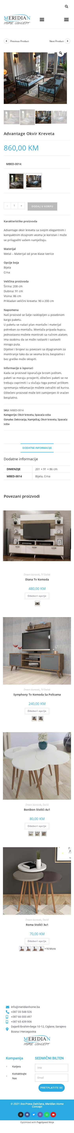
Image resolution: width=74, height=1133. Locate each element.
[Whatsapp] (47, 1114)
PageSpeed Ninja (45, 1122)
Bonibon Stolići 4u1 (37, 809)
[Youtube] (53, 1114)
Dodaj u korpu (42, 206)
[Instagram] (20, 1114)
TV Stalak (45, 574)
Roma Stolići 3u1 (37, 925)
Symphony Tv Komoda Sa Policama (37, 694)
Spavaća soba (43, 414)
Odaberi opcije (37, 596)
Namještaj (33, 419)
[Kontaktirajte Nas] (9, 1076)
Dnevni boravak (32, 574)
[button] (66, 6)
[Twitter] (34, 1114)
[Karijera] (9, 1066)
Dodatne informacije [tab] (37, 448)
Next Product (57, 41)
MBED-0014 (13, 164)
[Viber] (40, 1114)
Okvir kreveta (26, 414)
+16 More (50, 948)
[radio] (16, 181)
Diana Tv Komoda (37, 579)
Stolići (46, 804)
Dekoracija (20, 419)
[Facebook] (27, 1114)
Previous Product (19, 41)
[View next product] (67, 41)
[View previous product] (6, 41)
